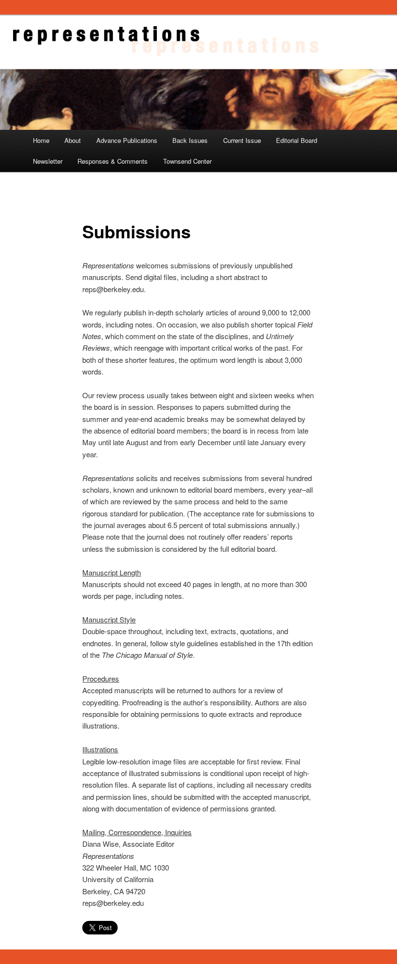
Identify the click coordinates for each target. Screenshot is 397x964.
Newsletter (47, 161)
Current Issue (242, 140)
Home (41, 140)
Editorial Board (296, 140)
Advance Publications (126, 140)
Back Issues (190, 140)
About (72, 140)
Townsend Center (187, 161)
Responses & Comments (112, 161)
